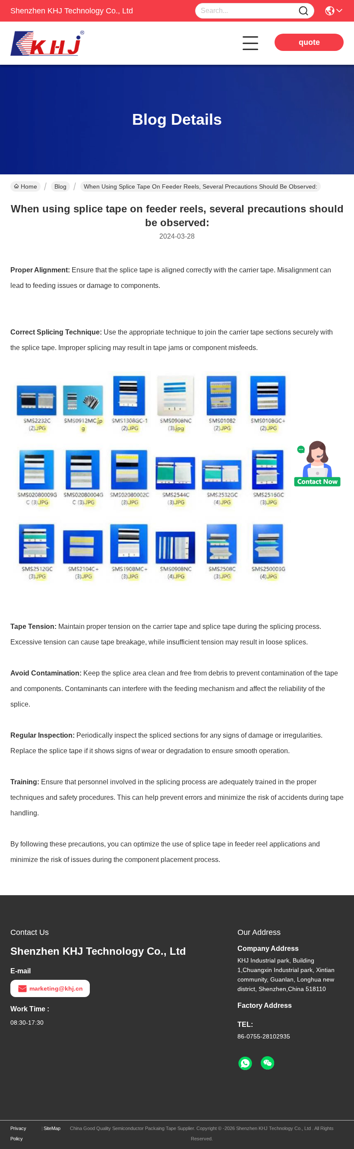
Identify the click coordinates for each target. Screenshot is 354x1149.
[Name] (303, 11)
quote (309, 42)
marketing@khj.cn (56, 988)
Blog (60, 186)
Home (29, 186)
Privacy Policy (18, 1133)
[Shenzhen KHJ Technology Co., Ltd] (57, 43)
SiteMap (52, 1128)
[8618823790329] (245, 1063)
